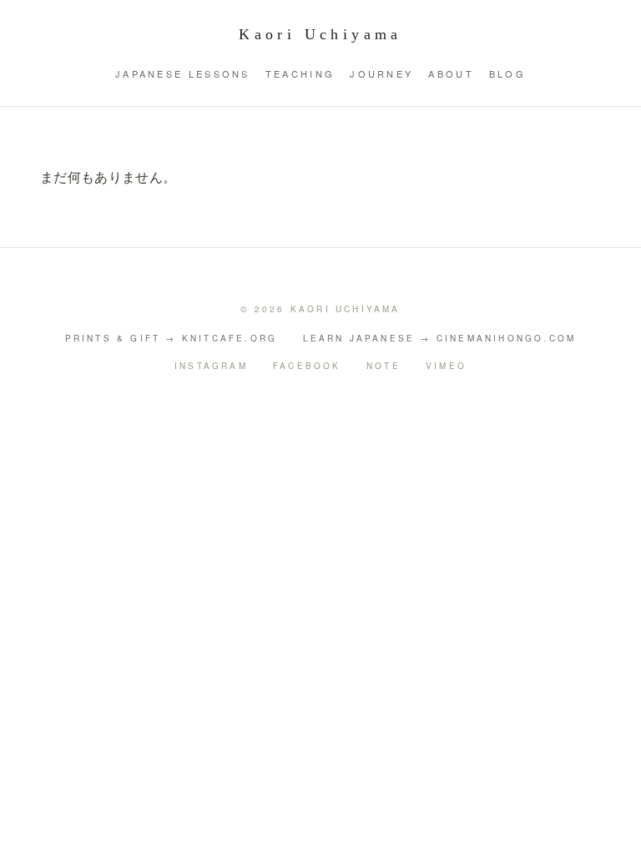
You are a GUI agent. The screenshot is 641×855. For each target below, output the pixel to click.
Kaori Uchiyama (320, 34)
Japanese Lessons (182, 73)
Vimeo (446, 366)
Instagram (211, 366)
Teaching (300, 73)
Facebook (307, 366)
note (383, 366)
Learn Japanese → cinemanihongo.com (440, 338)
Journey (381, 73)
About (451, 73)
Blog (507, 73)
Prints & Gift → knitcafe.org (171, 338)
